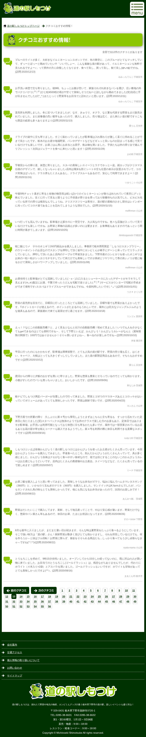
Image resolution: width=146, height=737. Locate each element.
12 (6, 596)
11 (133, 590)
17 (42, 596)
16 (35, 596)
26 (106, 596)
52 (21, 606)
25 (99, 596)
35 (35, 601)
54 (35, 606)
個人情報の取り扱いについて (23, 660)
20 (63, 596)
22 (78, 596)
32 (13, 601)
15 (28, 596)
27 (113, 596)
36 (42, 601)
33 (21, 601)
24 (92, 596)
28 (120, 596)
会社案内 (12, 644)
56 (49, 606)
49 (135, 601)
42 (85, 601)
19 (56, 596)
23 (85, 596)
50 (6, 606)
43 (92, 601)
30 (135, 596)
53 (28, 606)
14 (21, 596)
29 (127, 596)
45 (106, 601)
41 (78, 601)
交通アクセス (14, 652)
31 (6, 601)
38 (56, 601)
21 (70, 596)
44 (99, 601)
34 (28, 601)
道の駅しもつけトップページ (23, 25)
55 (42, 606)
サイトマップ (14, 675)
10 (126, 590)
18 (49, 596)
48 (127, 601)
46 (113, 601)
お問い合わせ (14, 667)
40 (70, 601)
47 (120, 601)
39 (63, 601)
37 (49, 601)
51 (13, 606)
